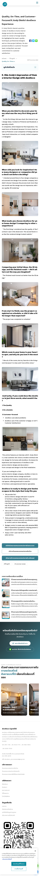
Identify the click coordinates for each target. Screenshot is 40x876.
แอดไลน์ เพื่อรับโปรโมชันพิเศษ (21, 649)
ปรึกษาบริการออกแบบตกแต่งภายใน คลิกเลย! (20, 558)
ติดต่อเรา (4, 787)
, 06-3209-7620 (7, 748)
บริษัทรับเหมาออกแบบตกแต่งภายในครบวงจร (20, 545)
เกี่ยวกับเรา (5, 784)
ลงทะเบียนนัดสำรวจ (21, 643)
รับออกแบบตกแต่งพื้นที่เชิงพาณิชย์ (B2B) (13, 774)
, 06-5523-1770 (15, 745)
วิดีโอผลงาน (5, 793)
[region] (19, 861)
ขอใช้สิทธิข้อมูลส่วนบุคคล (9, 812)
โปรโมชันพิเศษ (6, 796)
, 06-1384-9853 (25, 745)
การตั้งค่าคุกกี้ (19, 869)
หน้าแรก (4, 58)
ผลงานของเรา (6, 790)
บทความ (4, 806)
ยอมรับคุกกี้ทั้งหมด (19, 864)
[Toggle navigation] (37, 3)
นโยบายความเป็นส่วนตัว (8, 815)
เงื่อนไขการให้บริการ (7, 809)
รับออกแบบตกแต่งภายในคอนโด (11, 771)
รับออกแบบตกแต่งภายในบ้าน (10, 768)
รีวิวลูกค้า (12, 58)
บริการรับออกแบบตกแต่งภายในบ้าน (20, 551)
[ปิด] (35, 851)
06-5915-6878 (6, 756)
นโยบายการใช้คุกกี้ (7, 859)
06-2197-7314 (6, 745)
